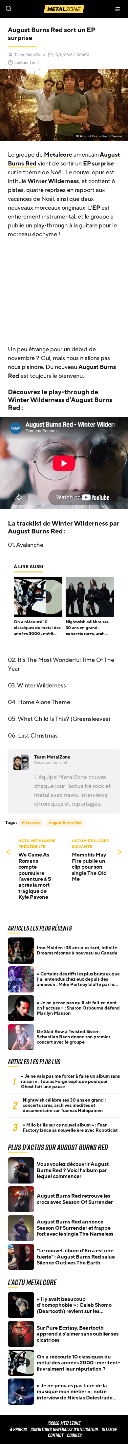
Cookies (74, 1435)
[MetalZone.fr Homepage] (64, 9)
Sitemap (109, 1429)
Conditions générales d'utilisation (64, 1429)
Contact (55, 1435)
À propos (18, 1429)
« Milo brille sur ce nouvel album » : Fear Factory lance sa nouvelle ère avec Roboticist (70, 1128)
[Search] (32, 9)
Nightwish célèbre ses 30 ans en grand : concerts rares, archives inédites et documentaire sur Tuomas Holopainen (64, 1105)
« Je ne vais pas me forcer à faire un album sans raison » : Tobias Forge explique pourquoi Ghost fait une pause (70, 1081)
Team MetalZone (29, 54)
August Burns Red (65, 822)
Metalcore (58, 155)
